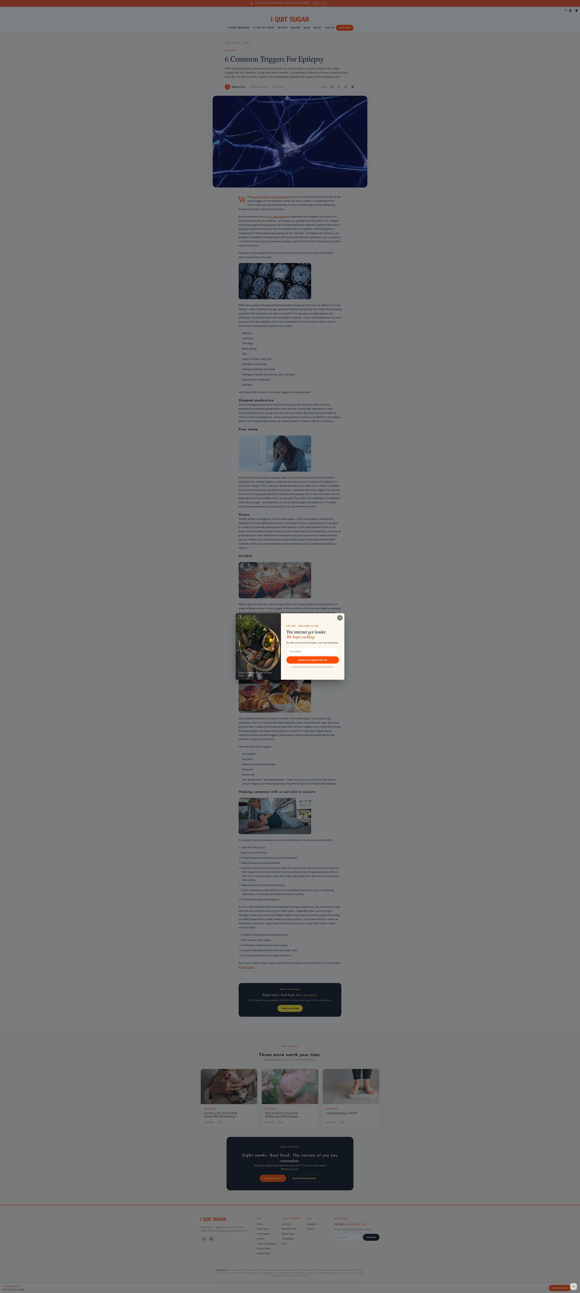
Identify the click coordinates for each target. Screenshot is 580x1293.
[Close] (340, 618)
